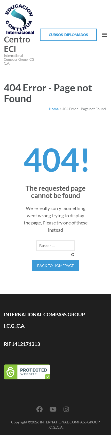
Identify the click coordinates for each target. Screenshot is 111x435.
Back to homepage (55, 265)
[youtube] (53, 409)
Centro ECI (17, 44)
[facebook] (39, 409)
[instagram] (66, 409)
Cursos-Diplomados (68, 34)
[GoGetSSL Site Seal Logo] (55, 371)
